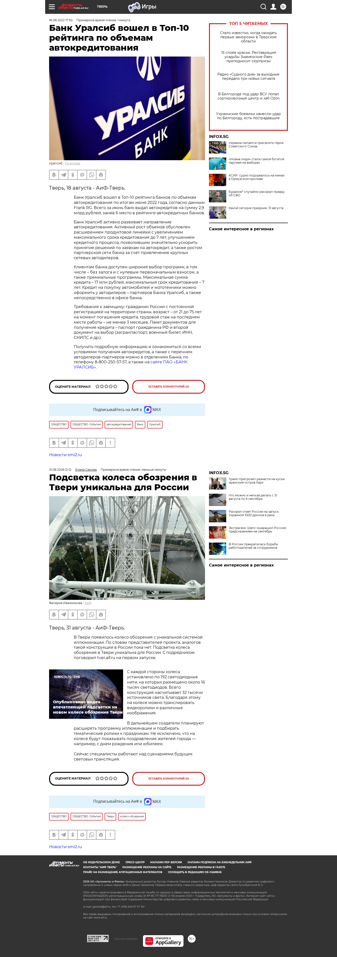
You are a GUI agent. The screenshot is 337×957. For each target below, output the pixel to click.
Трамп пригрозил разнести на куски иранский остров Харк (257, 480)
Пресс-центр (135, 862)
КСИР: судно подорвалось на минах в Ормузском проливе (256, 177)
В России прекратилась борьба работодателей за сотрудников (253, 546)
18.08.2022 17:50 (61, 20)
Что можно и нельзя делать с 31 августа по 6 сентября (253, 497)
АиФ (88, 603)
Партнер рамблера (125, 938)
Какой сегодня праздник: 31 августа (256, 208)
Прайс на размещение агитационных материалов (122, 872)
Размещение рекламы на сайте (146, 867)
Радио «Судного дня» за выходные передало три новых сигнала (248, 76)
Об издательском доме (101, 862)
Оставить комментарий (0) (168, 386)
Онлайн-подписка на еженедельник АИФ (219, 862)
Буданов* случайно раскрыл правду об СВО (257, 193)
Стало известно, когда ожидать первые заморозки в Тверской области (248, 37)
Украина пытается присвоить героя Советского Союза (256, 144)
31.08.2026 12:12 (60, 469)
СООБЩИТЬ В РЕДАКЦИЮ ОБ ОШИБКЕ (195, 872)
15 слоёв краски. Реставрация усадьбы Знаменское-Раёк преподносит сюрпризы (248, 57)
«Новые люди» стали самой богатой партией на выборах (256, 160)
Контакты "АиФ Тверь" (100, 867)
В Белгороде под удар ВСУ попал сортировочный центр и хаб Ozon (249, 96)
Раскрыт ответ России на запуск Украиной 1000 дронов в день (254, 513)
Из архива (72, 163)
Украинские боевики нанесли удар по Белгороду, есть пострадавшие (248, 116)
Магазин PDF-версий (166, 862)
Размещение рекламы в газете (201, 867)
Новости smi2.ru (65, 454)
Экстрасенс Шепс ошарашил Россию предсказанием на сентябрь (257, 529)
